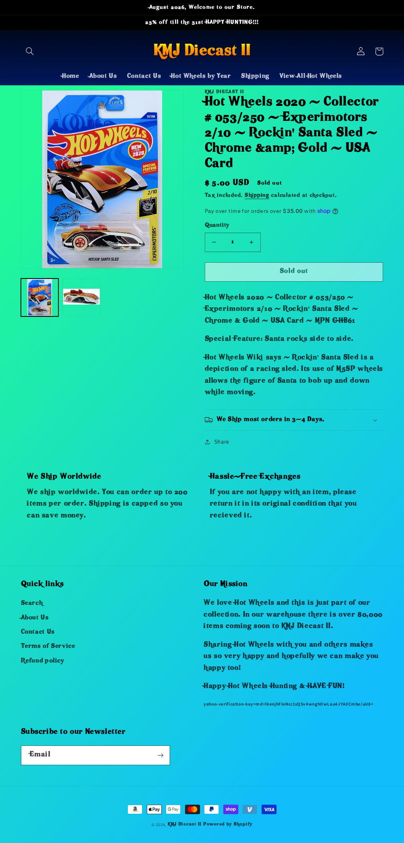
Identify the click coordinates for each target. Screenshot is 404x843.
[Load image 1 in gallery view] (40, 297)
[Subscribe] (160, 755)
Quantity (217, 225)
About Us (35, 618)
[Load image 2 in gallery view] (82, 297)
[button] (30, 51)
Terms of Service (48, 646)
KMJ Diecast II (185, 824)
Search (32, 603)
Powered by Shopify (227, 824)
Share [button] (221, 441)
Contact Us (38, 632)
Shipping (257, 196)
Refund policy (42, 661)
